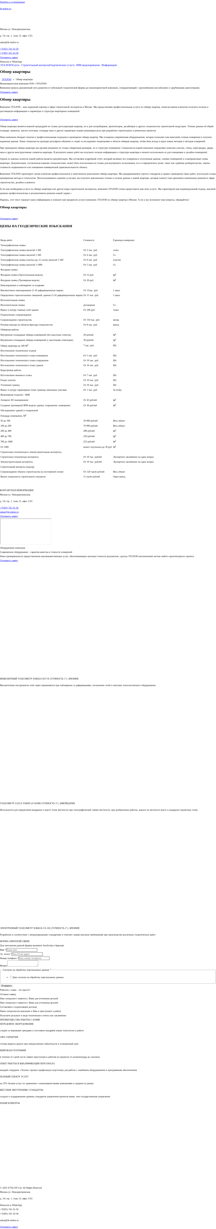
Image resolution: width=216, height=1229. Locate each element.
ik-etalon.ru (5, 8)
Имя (3, 950)
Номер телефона (9, 958)
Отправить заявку (9, 119)
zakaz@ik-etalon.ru (9, 512)
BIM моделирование (88, 65)
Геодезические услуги (62, 65)
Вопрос (3, 965)
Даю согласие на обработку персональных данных (38, 977)
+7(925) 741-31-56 (9, 49)
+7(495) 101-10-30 (9, 53)
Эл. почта (6, 954)
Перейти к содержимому (12, 2)
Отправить (6, 985)
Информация (109, 65)
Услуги (15, 65)
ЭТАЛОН (5, 65)
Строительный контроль (35, 65)
